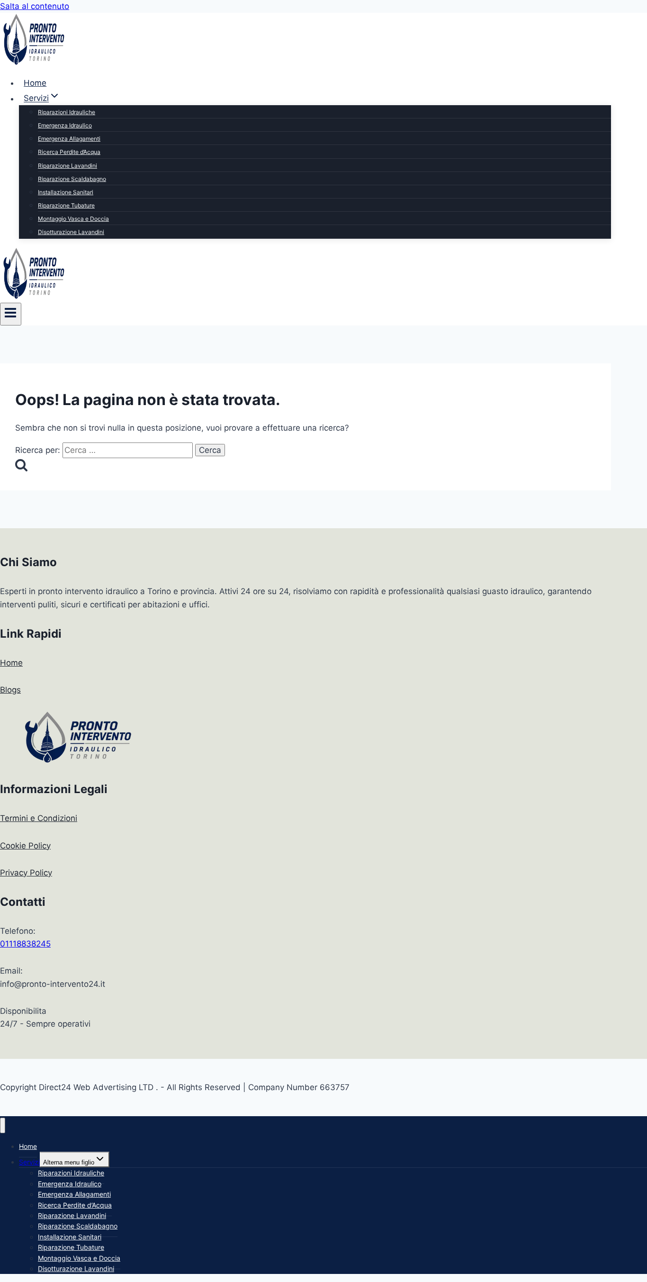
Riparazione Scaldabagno (72, 178)
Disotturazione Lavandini (71, 231)
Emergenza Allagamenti (69, 138)
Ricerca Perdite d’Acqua (69, 151)
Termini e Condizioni (38, 818)
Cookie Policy (25, 845)
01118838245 (25, 943)
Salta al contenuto (34, 6)
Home (35, 83)
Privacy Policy (26, 872)
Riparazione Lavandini (67, 165)
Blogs (10, 690)
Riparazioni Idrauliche (66, 112)
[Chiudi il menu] (2, 1125)
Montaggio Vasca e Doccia (73, 218)
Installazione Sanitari (65, 192)
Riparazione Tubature (66, 205)
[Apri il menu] (10, 314)
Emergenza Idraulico (65, 125)
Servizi (29, 1162)
